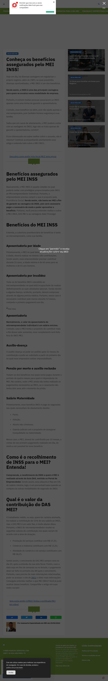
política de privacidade (14, 667)
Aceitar (11, 672)
